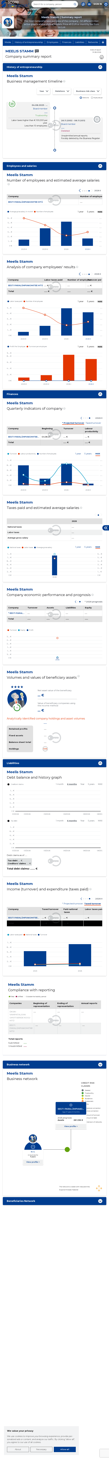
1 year (78, 453)
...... (45, 723)
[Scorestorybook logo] (15, 4)
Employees (52, 42)
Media (8, 42)
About (18, 1449)
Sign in (97, 4)
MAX (97, 453)
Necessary (41, 1449)
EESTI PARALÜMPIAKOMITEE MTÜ (25, 202)
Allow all (64, 1449)
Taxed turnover (93, 423)
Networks (93, 42)
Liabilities (79, 42)
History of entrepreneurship (29, 42)
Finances (66, 42)
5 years (87, 453)
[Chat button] (83, 4)
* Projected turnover (73, 423)
